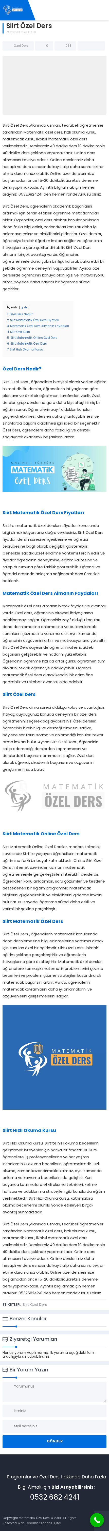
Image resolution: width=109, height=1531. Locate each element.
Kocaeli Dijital (51, 1523)
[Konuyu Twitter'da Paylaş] (91, 46)
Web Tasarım (27, 1523)
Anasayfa (13, 32)
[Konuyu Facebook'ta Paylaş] (85, 46)
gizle (24, 307)
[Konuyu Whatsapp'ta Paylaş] (98, 46)
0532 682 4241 (54, 1497)
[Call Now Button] (97, 1520)
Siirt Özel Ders (35, 1305)
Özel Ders (29, 32)
